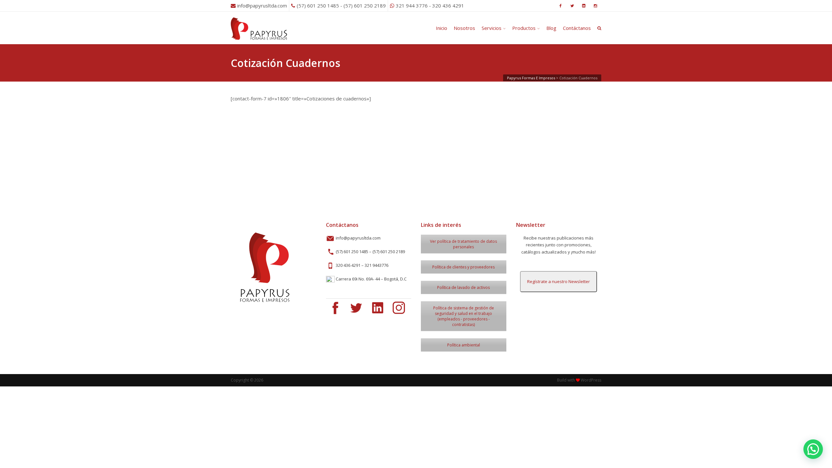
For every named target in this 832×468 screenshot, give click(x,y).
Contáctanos (577, 28)
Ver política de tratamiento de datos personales (463, 244)
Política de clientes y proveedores (463, 267)
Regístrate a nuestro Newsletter (558, 281)
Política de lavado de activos (463, 287)
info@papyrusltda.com (262, 5)
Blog (551, 28)
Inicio (441, 28)
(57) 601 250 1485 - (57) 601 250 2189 (341, 5)
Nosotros (464, 28)
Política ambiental (463, 345)
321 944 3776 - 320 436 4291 (430, 5)
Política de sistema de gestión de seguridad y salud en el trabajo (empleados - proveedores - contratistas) (463, 316)
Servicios (491, 28)
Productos (524, 28)
